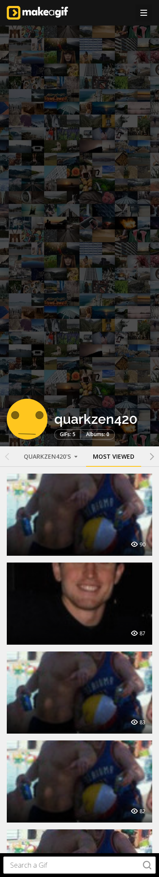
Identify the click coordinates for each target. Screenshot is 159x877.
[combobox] (79, 865)
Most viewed (113, 456)
